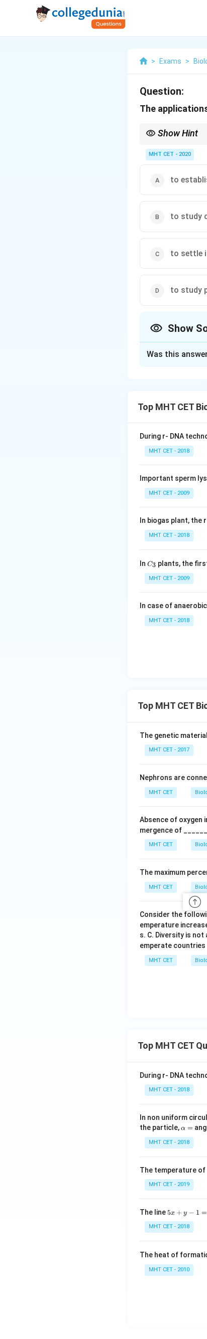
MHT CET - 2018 (169, 451)
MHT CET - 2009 (169, 493)
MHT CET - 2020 (170, 154)
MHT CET (161, 792)
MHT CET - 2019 (169, 1184)
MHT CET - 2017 (169, 749)
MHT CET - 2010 (169, 1269)
